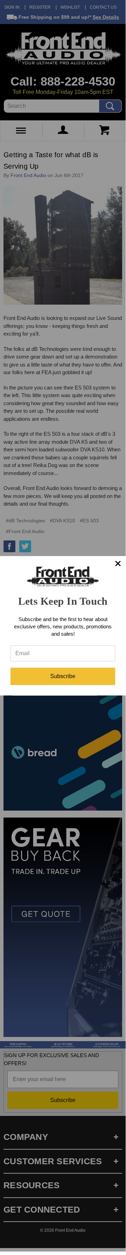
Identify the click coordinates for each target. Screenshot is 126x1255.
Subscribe (62, 676)
